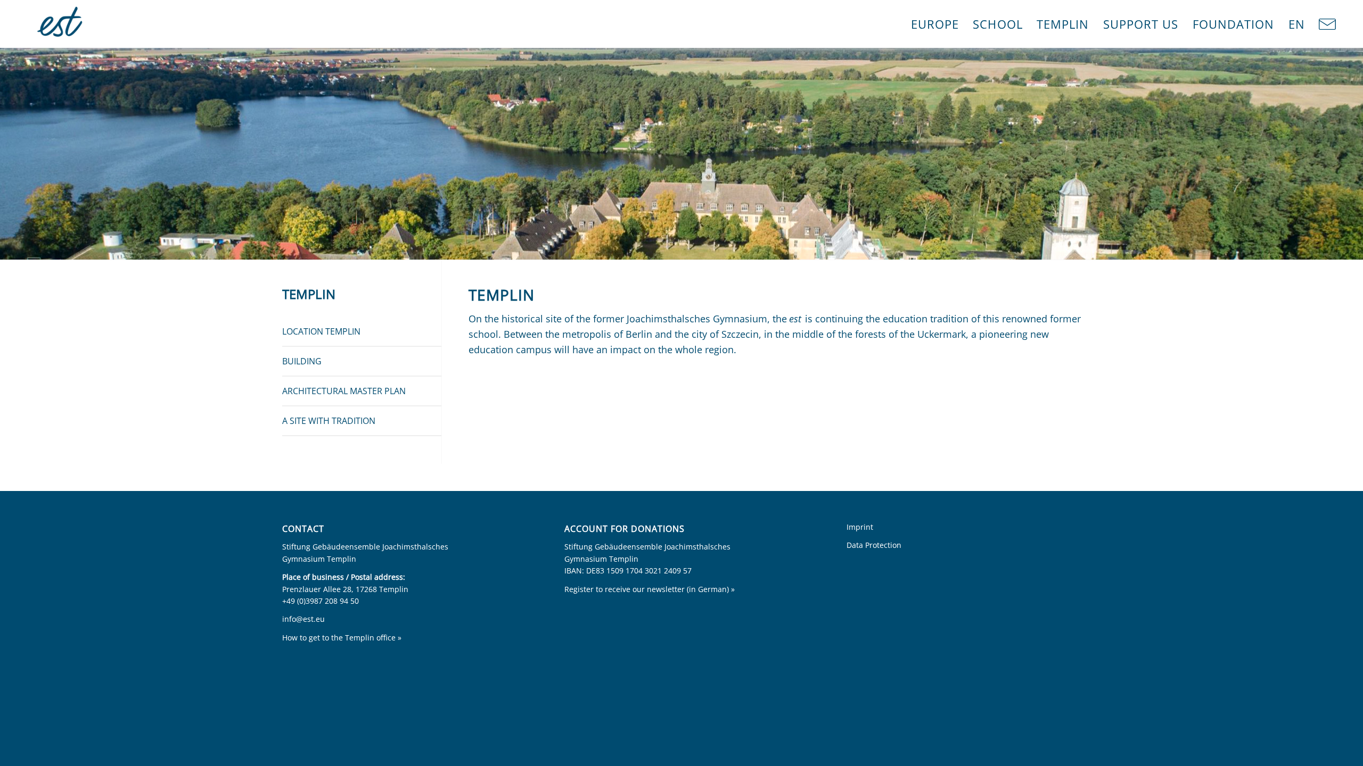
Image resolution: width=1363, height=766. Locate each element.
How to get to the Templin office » (341, 637)
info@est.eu (303, 619)
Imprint (860, 527)
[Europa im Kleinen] (61, 24)
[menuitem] (935, 24)
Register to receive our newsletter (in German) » (649, 589)
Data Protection (874, 545)
